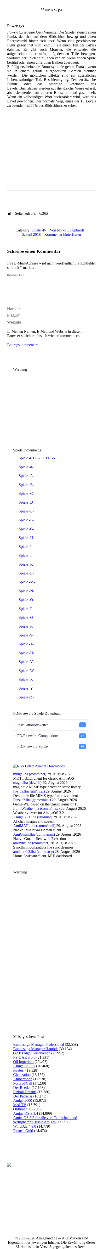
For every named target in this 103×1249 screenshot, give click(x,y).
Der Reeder (22, 1088)
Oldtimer (20, 1109)
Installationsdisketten (50, 725)
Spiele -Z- (26, 697)
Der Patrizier (22, 1096)
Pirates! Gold (23, 1131)
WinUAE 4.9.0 (24, 1126)
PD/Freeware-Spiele (50, 746)
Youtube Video (66, 202)
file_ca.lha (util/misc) (29, 791)
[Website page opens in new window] (32, 1207)
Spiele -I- (26, 547)
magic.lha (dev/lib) (27, 783)
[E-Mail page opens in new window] (25, 1207)
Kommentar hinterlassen (62, 234)
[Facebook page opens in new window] (11, 1207)
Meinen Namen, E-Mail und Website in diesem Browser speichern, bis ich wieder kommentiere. (44, 333)
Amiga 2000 (22, 1100)
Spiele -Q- (26, 617)
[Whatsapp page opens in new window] (39, 1207)
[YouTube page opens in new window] (18, 1207)
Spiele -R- (26, 626)
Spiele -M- (27, 582)
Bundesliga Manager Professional (38, 1044)
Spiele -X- (26, 679)
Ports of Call (22, 1083)
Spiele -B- (26, 485)
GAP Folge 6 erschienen (31, 1053)
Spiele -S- (26, 635)
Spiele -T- (26, 644)
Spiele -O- (26, 600)
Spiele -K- (26, 564)
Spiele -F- (26, 520)
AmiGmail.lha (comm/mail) (34, 834)
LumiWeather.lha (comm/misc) (36, 808)
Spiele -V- (26, 662)
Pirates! (18, 1070)
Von (67, 230)
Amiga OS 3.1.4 (25, 1113)
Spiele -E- (26, 511)
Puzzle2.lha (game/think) (32, 800)
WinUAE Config (46, 194)
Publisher (18, 194)
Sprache (17, 202)
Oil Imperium (23, 1062)
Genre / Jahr (75, 194)
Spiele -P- (38, 230)
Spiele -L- (26, 573)
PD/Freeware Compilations (50, 736)
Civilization (22, 1075)
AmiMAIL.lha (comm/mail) (34, 826)
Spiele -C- (26, 493)
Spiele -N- (26, 591)
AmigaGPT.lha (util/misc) (32, 817)
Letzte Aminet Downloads (45, 766)
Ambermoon (22, 1079)
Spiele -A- (26, 476)
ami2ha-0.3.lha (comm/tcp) (33, 852)
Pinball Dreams (24, 1092)
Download (39, 202)
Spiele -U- (26, 653)
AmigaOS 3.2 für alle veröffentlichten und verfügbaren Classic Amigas (45, 1120)
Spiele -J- (26, 555)
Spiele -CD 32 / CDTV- (37, 458)
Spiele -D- (26, 502)
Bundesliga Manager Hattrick (35, 1049)
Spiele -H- (26, 538)
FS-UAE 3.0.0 (24, 1057)
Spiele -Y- (26, 688)
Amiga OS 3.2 (24, 1066)
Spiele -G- (26, 529)
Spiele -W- (27, 671)
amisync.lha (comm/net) (31, 843)
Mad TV (19, 1105)
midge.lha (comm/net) (29, 774)
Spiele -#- (26, 467)
